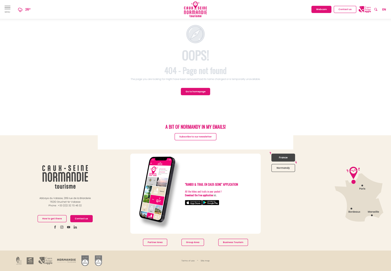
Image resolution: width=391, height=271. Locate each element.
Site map (205, 260)
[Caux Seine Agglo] (45, 261)
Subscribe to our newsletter (195, 136)
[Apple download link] (193, 202)
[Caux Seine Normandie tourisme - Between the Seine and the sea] (195, 9)
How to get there (52, 218)
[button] (375, 9)
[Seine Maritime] (30, 260)
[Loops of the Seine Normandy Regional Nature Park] (19, 261)
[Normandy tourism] (66, 260)
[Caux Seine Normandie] (65, 177)
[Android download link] (210, 202)
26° (28, 9)
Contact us (81, 218)
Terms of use (188, 260)
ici (215, 195)
